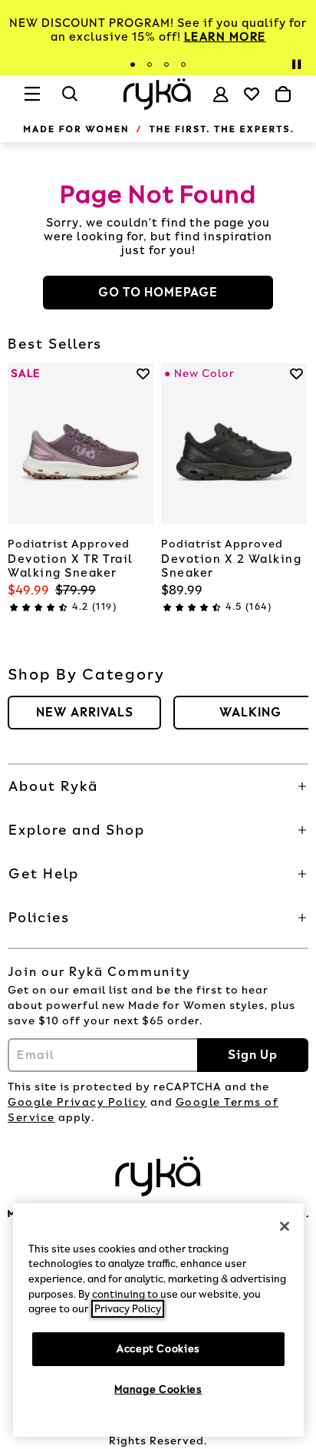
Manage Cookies (158, 1389)
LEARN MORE (225, 37)
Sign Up (253, 1054)
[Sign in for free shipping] (221, 94)
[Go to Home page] (158, 94)
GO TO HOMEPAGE (158, 292)
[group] (84, 712)
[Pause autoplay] (296, 64)
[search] (71, 101)
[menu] (33, 101)
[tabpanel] (158, 30)
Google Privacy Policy (77, 1102)
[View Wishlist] (251, 93)
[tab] (132, 64)
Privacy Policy (127, 1309)
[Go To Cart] (283, 94)
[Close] (284, 1226)
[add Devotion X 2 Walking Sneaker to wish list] (296, 373)
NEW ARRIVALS (84, 712)
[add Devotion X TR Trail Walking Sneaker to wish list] (143, 373)
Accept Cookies (158, 1349)
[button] (158, 786)
